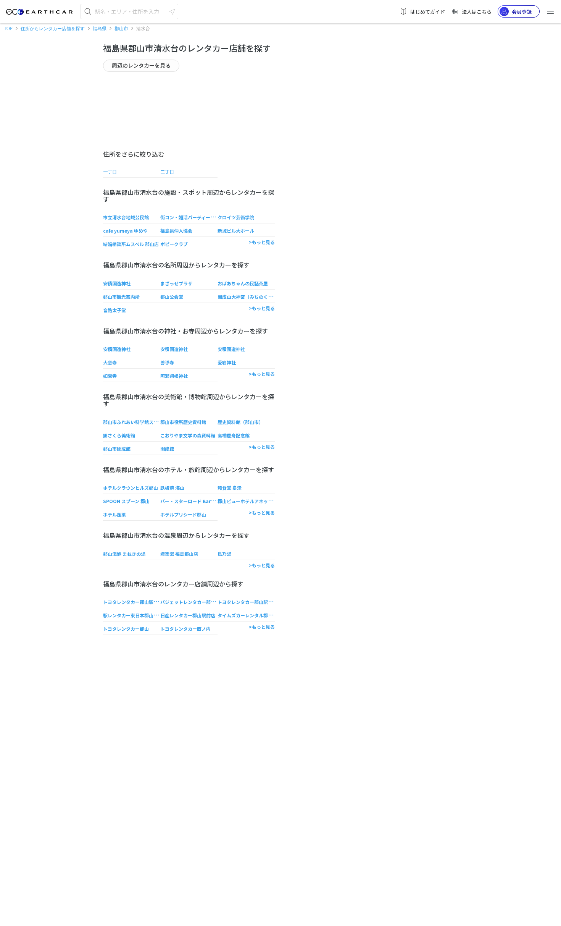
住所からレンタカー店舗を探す (53, 28)
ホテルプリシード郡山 (183, 514)
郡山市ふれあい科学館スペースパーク (141, 422)
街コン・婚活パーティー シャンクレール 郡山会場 (211, 217)
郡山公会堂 (171, 296)
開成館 (167, 448)
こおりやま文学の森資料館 (187, 435)
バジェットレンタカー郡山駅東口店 (197, 602)
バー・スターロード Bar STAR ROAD (199, 501)
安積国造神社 (117, 283)
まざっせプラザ (176, 283)
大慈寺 (110, 362)
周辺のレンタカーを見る (141, 65)
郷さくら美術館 (119, 435)
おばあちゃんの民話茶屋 (243, 283)
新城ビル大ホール (236, 230)
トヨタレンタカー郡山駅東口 (133, 602)
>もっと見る (262, 242)
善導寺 (167, 362)
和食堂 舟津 (230, 487)
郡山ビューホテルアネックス (247, 501)
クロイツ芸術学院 (236, 217)
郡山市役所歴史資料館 (183, 422)
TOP (8, 28)
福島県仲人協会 (176, 230)
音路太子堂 (114, 310)
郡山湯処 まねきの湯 (124, 553)
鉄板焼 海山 (172, 487)
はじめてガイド (427, 11)
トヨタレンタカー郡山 (126, 628)
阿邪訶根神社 (174, 375)
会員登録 (522, 11)
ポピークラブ (174, 244)
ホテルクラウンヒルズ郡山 (130, 487)
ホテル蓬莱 (114, 514)
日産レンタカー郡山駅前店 (187, 615)
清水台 (143, 28)
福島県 (99, 28)
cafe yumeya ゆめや (125, 230)
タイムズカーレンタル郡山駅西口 (252, 615)
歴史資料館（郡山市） (240, 422)
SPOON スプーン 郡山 (126, 501)
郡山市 (121, 28)
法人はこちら (477, 11)
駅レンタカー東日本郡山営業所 (135, 615)
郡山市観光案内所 (121, 296)
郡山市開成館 (117, 448)
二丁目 (167, 171)
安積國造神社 (231, 349)
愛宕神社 (227, 362)
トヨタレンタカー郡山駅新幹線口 (252, 602)
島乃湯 (224, 553)
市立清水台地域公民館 (126, 217)
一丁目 (110, 171)
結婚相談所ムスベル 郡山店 (131, 244)
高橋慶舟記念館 (234, 435)
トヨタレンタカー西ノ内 (185, 628)
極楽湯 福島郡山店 (179, 553)
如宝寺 (110, 375)
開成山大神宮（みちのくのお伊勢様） (256, 296)
